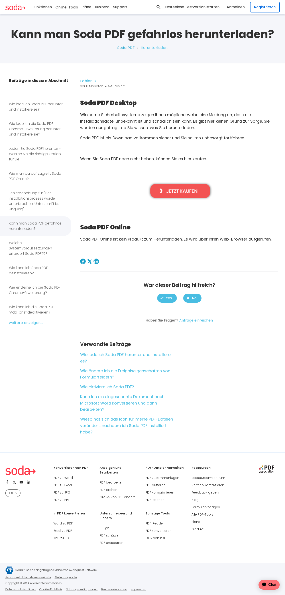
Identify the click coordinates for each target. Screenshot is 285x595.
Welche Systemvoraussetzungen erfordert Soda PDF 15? (30, 248)
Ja (167, 298)
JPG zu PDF (61, 538)
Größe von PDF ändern (118, 497)
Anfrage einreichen (196, 320)
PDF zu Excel (62, 485)
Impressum (138, 589)
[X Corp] (89, 261)
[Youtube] (21, 482)
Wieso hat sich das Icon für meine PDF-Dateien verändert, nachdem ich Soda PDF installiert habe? (126, 425)
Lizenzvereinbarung (114, 589)
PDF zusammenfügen (162, 478)
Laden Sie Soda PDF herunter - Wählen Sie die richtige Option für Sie (35, 154)
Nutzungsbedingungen (82, 589)
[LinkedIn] (96, 261)
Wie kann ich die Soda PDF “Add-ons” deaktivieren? (31, 309)
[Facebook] (83, 261)
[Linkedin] (28, 482)
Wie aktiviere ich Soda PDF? (107, 387)
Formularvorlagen (205, 507)
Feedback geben (205, 492)
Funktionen (42, 7)
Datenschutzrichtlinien (20, 589)
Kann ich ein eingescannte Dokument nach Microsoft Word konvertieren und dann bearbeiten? (122, 403)
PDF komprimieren (159, 492)
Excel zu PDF (62, 530)
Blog (195, 500)
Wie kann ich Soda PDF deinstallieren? (28, 270)
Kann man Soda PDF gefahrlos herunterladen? (35, 226)
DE (11, 493)
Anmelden (236, 7)
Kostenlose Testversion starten (192, 7)
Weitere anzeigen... (26, 322)
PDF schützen (110, 535)
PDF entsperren (111, 542)
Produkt (197, 529)
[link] (158, 7)
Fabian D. (88, 80)
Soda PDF (126, 47)
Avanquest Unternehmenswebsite (28, 577)
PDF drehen (108, 490)
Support (120, 7)
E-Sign (104, 528)
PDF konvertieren (158, 530)
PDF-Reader (154, 523)
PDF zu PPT (61, 500)
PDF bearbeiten (112, 482)
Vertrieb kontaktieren (207, 485)
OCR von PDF (155, 538)
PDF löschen (155, 500)
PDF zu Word (63, 478)
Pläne (86, 7)
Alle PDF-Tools (202, 514)
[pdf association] (266, 469)
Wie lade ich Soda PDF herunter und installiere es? (36, 106)
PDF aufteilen (155, 485)
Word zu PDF (63, 523)
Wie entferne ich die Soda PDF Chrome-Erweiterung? (34, 290)
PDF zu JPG (61, 492)
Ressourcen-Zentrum (208, 478)
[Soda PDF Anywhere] (20, 470)
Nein (192, 298)
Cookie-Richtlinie (50, 589)
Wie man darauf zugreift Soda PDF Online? (35, 176)
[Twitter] (14, 482)
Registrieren (265, 7)
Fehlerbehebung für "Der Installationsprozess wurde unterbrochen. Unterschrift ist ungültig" (34, 201)
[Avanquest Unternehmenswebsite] (9, 570)
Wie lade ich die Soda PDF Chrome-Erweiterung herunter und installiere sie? (35, 129)
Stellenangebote (66, 577)
